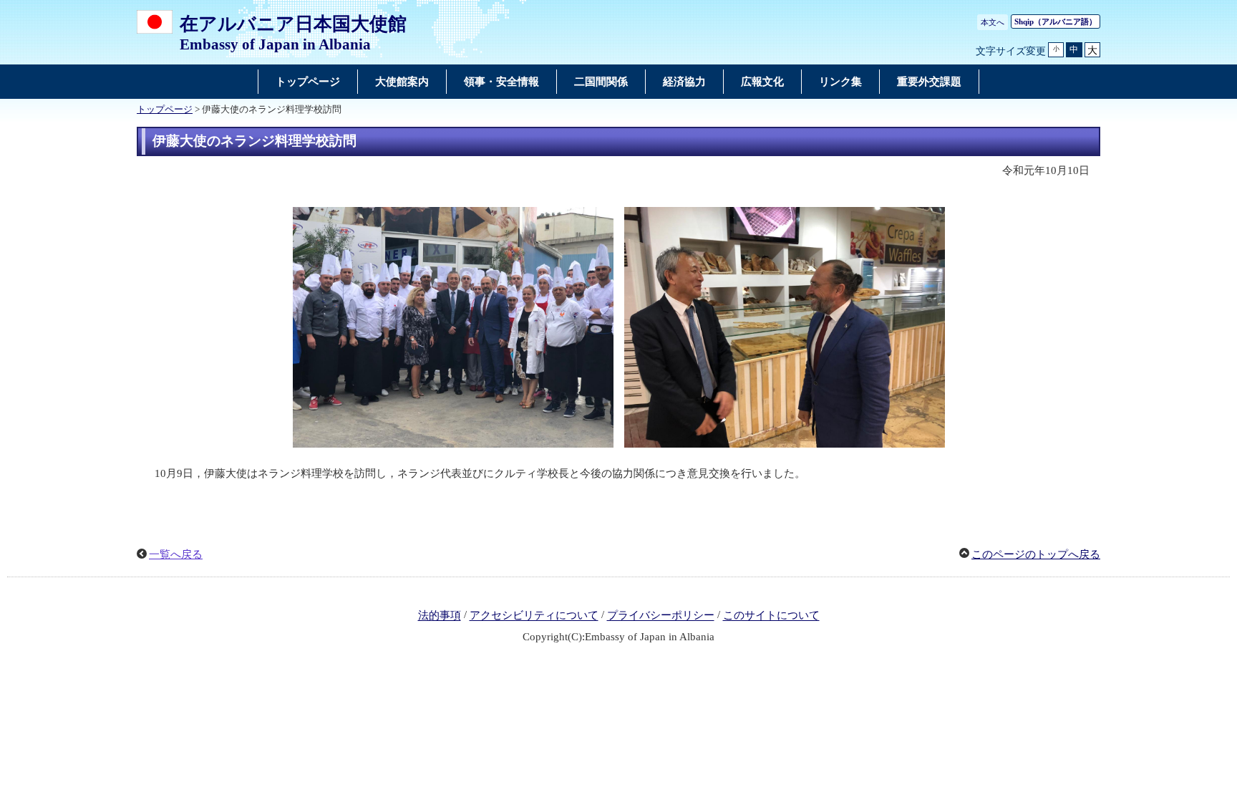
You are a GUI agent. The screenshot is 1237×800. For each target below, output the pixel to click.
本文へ (992, 22)
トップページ (165, 110)
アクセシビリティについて (534, 616)
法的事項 (439, 616)
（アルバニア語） (1055, 21)
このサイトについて (771, 616)
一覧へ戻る (176, 554)
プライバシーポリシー (660, 616)
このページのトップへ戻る (1035, 554)
